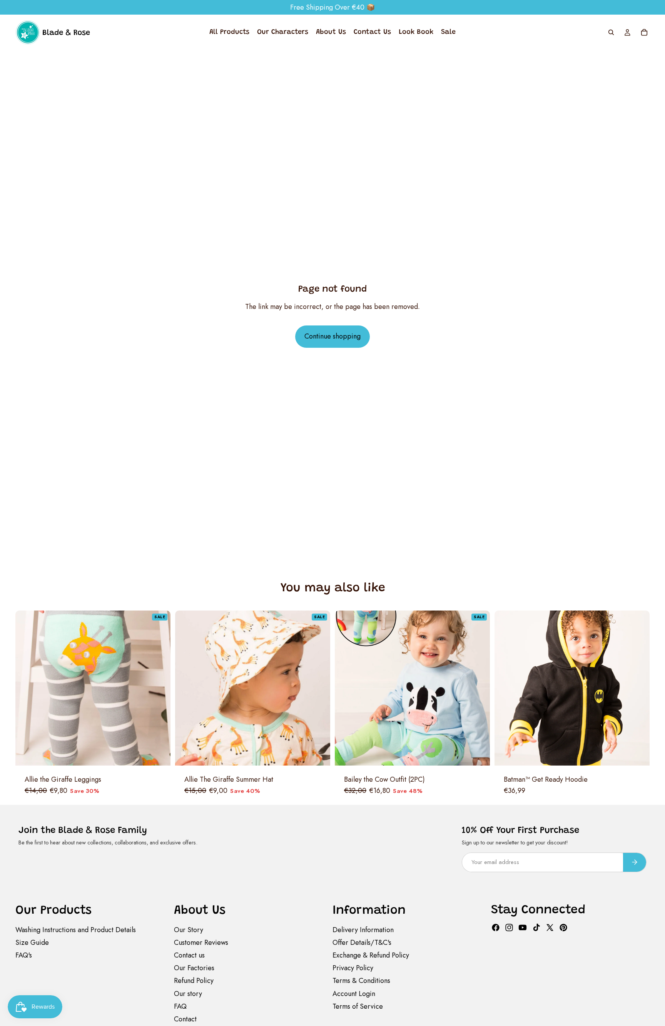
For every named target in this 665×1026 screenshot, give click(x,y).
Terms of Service (357, 1006)
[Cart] (644, 32)
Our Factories (194, 968)
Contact (185, 1019)
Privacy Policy (352, 968)
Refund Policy (194, 981)
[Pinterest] (563, 927)
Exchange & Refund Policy (370, 955)
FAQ (180, 1006)
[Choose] (158, 754)
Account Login (353, 994)
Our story (188, 994)
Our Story (188, 930)
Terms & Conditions (361, 981)
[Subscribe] (634, 862)
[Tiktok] (536, 927)
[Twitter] (550, 927)
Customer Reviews (201, 943)
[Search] (611, 32)
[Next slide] (155, 688)
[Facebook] (495, 927)
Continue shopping (332, 336)
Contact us (189, 955)
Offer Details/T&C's (361, 943)
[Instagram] (509, 927)
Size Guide (32, 943)
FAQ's (23, 955)
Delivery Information (363, 930)
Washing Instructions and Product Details (75, 930)
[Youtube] (522, 927)
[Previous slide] (30, 688)
